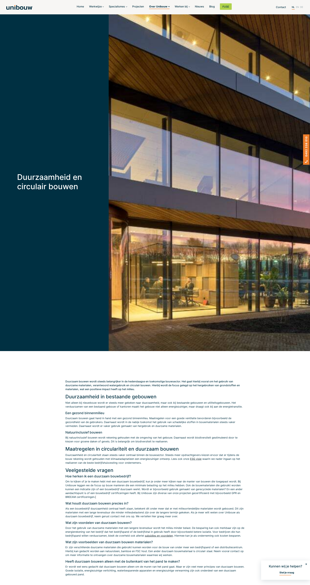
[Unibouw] (19, 7)
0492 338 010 (306, 146)
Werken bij (181, 6)
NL (293, 7)
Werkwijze (95, 6)
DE (301, 7)
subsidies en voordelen (159, 535)
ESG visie (196, 458)
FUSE (225, 6)
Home (80, 6)
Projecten (138, 6)
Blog (212, 6)
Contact (281, 7)
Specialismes (117, 6)
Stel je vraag (286, 572)
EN (297, 7)
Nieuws (199, 6)
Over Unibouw (158, 6)
